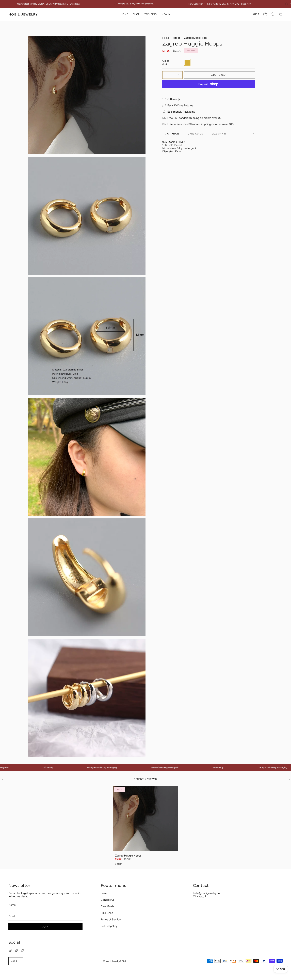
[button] (136, 14)
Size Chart (107, 912)
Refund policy (109, 926)
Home (165, 37)
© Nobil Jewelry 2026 (114, 961)
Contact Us (107, 899)
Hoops (176, 37)
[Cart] (280, 14)
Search (105, 893)
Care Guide (107, 906)
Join (45, 926)
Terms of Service (111, 919)
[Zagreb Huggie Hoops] (145, 818)
